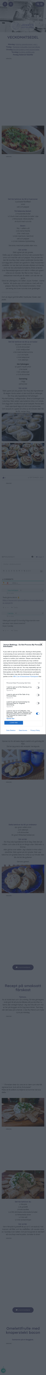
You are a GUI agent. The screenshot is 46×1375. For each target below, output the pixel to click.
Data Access (23, 730)
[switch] (37, 688)
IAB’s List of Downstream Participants (25, 676)
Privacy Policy (35, 730)
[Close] (42, 645)
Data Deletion (11, 730)
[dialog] (23, 687)
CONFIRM (14, 722)
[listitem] (23, 683)
